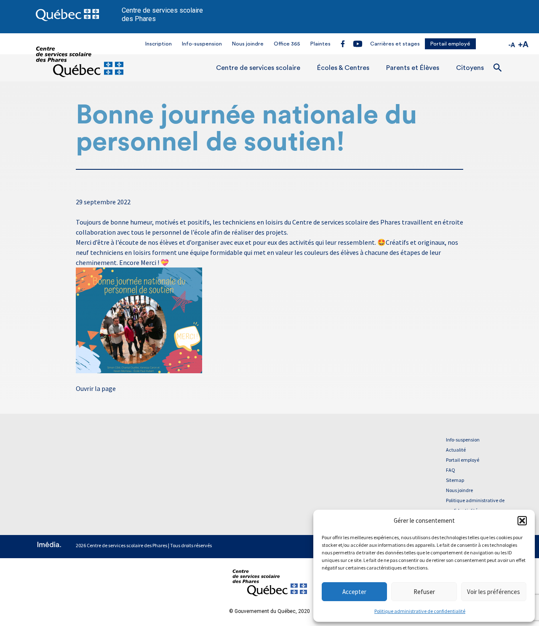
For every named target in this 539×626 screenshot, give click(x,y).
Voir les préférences (493, 592)
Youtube (357, 44)
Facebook (343, 43)
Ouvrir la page (96, 388)
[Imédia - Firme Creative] (49, 545)
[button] (522, 520)
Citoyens (470, 67)
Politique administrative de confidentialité (419, 611)
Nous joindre (248, 43)
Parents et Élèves (412, 67)
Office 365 (287, 43)
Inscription (158, 43)
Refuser (424, 592)
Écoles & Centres (343, 67)
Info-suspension (202, 43)
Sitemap (455, 480)
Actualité (456, 450)
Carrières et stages (395, 43)
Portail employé (450, 43)
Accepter (354, 592)
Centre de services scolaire (258, 67)
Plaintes (320, 43)
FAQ (450, 470)
